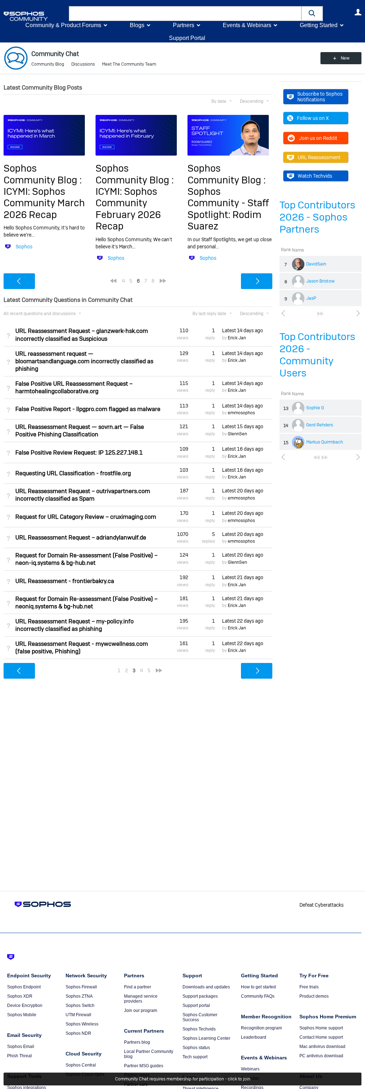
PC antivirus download (321, 1055)
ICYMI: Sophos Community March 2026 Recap (44, 203)
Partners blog (137, 1042)
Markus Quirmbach (324, 442)
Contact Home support (321, 1037)
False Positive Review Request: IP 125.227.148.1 (79, 452)
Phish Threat (19, 1055)
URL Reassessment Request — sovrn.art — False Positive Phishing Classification (79, 430)
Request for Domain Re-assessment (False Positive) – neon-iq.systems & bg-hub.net (86, 559)
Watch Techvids (315, 176)
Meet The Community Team (129, 64)
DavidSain (316, 264)
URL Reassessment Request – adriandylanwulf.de (80, 537)
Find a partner (137, 986)
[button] (312, 13)
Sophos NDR (78, 1033)
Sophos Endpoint (24, 986)
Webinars (250, 1069)
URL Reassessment (319, 157)
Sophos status (196, 1047)
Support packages (200, 996)
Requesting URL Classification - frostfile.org (73, 473)
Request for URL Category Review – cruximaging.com (85, 517)
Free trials (309, 986)
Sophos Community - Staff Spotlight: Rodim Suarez (228, 208)
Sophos (24, 246)
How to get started (258, 986)
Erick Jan (237, 338)
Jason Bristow (320, 281)
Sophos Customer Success (199, 1017)
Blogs (137, 25)
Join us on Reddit (318, 138)
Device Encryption (24, 1005)
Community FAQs (257, 996)
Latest (242, 330)
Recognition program (261, 1027)
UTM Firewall (78, 1014)
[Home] (35, 16)
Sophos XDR (19, 996)
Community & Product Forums (63, 25)
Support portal (196, 1005)
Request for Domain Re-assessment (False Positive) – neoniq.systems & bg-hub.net (86, 602)
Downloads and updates (206, 986)
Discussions (83, 64)
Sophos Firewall (81, 986)
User (357, 12)
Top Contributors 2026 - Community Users (317, 355)
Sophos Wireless (82, 1024)
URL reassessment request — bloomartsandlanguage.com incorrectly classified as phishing (84, 361)
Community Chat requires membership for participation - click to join (182, 1079)
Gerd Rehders (319, 425)
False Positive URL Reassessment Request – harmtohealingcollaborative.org (74, 387)
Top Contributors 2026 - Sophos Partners (317, 217)
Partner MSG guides (143, 1065)
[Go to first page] (316, 457)
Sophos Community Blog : (43, 174)
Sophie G (315, 408)
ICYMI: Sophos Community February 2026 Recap (128, 208)
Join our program (140, 1010)
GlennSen (237, 434)
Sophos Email (20, 1046)
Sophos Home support (321, 1027)
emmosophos (241, 413)
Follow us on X (313, 118)
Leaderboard (253, 1037)
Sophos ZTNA (79, 996)
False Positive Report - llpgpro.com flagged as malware (87, 409)
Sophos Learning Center (206, 1038)
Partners (183, 25)
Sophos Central (81, 1065)
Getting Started (319, 25)
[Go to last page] (320, 313)
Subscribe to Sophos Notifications (320, 97)
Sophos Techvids (199, 1029)
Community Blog (47, 64)
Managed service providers (141, 999)
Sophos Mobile (21, 1014)
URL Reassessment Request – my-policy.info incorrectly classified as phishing (74, 625)
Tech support (194, 1056)
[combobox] (185, 13)
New (345, 58)
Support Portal (187, 38)
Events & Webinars (247, 25)
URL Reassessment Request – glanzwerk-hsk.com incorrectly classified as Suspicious (81, 334)
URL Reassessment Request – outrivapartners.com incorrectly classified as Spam (82, 494)
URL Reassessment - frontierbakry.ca (64, 581)
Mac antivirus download (322, 1046)
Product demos (314, 996)
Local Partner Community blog (148, 1054)
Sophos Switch (80, 1005)
